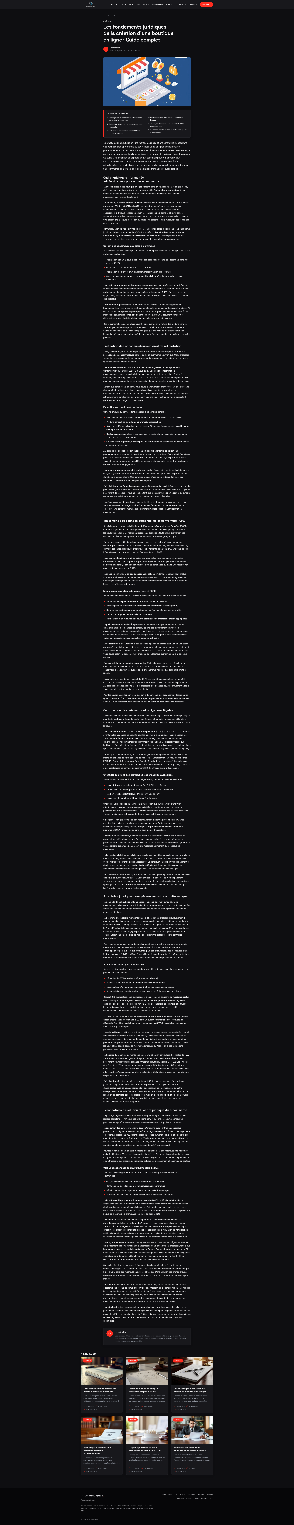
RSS (211, 1498)
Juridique (171, 4)
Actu (124, 4)
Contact (206, 4)
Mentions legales (201, 1498)
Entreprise (157, 4)
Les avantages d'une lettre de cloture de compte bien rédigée (190, 1390)
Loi (138, 4)
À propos (192, 4)
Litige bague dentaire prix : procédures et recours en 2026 (145, 1449)
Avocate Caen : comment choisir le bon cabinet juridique (190, 1449)
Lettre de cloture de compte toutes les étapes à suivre (143, 1390)
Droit (132, 4)
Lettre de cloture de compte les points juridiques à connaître (99, 1390)
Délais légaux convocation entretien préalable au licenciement (97, 1450)
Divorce (182, 4)
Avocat (146, 4)
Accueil (115, 4)
